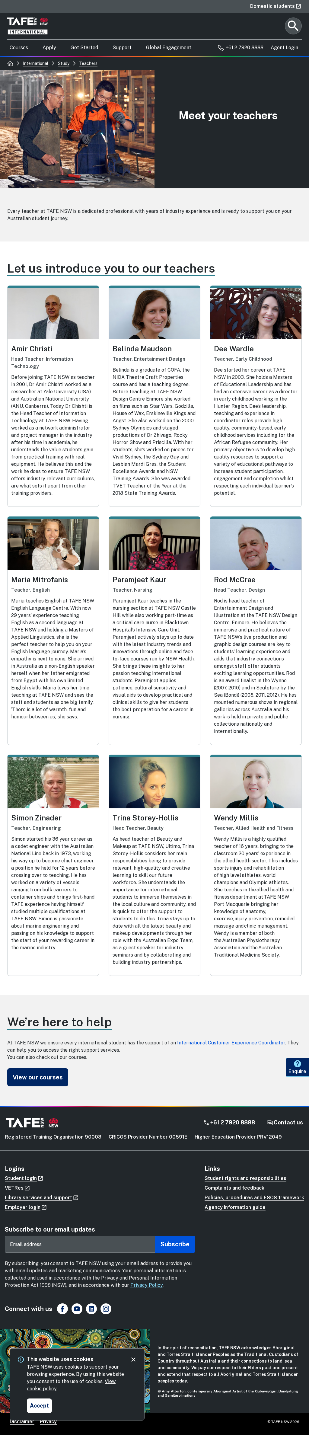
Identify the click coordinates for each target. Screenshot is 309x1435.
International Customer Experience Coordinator (231, 1043)
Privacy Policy (146, 1285)
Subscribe (175, 1244)
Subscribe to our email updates (50, 1229)
